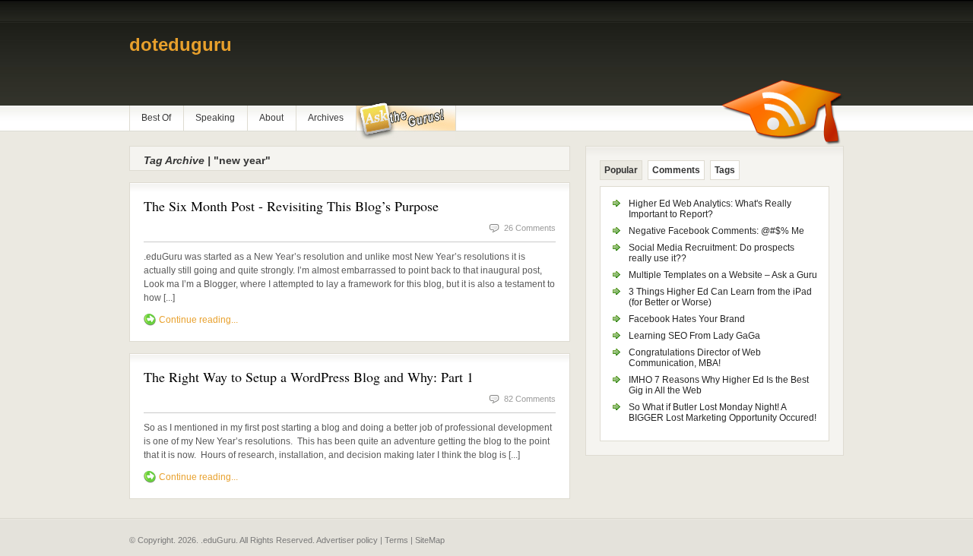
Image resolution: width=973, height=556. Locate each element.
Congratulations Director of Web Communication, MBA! (695, 357)
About (271, 117)
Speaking (215, 117)
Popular (621, 170)
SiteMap (430, 540)
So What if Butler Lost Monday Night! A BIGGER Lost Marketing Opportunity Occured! (722, 412)
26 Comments (530, 227)
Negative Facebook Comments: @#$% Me (716, 231)
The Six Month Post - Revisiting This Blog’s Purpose (291, 206)
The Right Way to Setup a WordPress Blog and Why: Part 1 (309, 377)
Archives (326, 117)
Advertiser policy (347, 540)
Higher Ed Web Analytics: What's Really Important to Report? (710, 209)
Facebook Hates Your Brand (687, 319)
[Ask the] (405, 121)
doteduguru (180, 44)
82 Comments (530, 398)
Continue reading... (198, 319)
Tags (725, 170)
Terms (396, 540)
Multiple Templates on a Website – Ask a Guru (723, 275)
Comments (676, 170)
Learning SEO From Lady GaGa (694, 335)
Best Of (156, 117)
